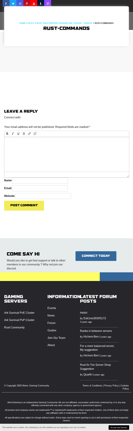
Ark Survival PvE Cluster (19, 312)
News (51, 315)
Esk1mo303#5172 (94, 318)
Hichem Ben (91, 336)
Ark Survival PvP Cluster (19, 320)
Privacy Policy (111, 385)
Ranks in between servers (96, 330)
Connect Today (96, 256)
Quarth (87, 374)
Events (51, 308)
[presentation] (7, 133)
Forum (51, 322)
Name (8, 180)
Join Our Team (56, 337)
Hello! (83, 312)
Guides (51, 330)
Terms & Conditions (92, 385)
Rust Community (14, 327)
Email (7, 188)
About (51, 345)
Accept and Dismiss (118, 428)
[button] (7, 122)
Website (9, 195)
